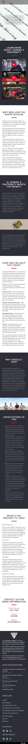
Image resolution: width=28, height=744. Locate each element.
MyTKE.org (5, 721)
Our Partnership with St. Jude (9, 705)
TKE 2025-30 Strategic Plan (9, 685)
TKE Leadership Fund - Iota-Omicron (11, 708)
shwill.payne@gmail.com (14, 622)
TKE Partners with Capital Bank (10, 681)
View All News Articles (7, 689)
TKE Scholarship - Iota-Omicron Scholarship (13, 710)
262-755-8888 (14, 616)
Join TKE (4, 700)
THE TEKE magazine (7, 716)
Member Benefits (6, 702)
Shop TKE (4, 718)
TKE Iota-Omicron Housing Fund (10, 713)
